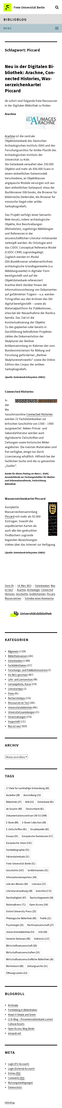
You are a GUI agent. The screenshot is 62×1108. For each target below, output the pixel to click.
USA (42, 932)
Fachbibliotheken (17, 665)
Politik (45, 918)
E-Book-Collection (34, 822)
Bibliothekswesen (17, 656)
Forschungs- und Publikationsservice (28, 670)
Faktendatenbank (17, 856)
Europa (12, 836)
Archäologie (33, 590)
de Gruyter (14, 809)
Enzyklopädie (39, 829)
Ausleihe (13, 795)
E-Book (12, 822)
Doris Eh (9, 586)
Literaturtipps (15, 689)
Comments (16, 1078)
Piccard (9, 516)
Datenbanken (42, 586)
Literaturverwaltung (19, 891)
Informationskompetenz (21, 877)
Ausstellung (32, 795)
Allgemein (13, 651)
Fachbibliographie (17, 850)
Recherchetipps (16, 698)
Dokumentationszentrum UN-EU (26, 815)
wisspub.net (14, 1033)
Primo (11, 693)
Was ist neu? (14, 726)
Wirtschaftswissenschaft (21, 945)
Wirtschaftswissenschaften (23, 952)
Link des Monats (17, 884)
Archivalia (13, 1005)
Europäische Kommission (37, 836)
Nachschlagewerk (41, 897)
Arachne (10, 136)
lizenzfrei (43, 891)
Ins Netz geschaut (18, 675)
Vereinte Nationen (18, 939)
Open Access (38, 904)
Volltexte (41, 939)
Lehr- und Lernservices (20, 679)
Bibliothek (14, 802)
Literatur (39, 884)
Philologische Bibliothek (21, 918)
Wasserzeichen (13, 598)
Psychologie (15, 925)
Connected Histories (39, 414)
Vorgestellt (14, 721)
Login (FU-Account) (18, 1064)
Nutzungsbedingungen (20, 1082)
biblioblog (15, 19)
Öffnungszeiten (16, 973)
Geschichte (22, 594)
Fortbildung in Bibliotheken (22, 1010)
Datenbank (45, 802)
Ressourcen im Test (18, 703)
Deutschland (35, 809)
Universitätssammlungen (21, 712)
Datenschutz (15, 1087)
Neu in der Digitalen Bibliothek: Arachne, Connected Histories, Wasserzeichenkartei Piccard (30, 78)
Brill (29, 802)
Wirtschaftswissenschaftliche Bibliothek (29, 959)
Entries (14, 1073)
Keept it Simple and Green (22, 1014)
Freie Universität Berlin (20, 863)
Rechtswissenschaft (40, 925)
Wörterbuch (14, 966)
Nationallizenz (16, 904)
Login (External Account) (21, 1068)
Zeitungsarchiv (37, 966)
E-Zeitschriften (16, 829)
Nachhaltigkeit (16, 897)
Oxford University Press (21, 911)
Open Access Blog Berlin (21, 1028)
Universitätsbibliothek (20, 707)
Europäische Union (19, 843)
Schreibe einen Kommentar (39, 598)
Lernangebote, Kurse (19, 684)
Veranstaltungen (17, 717)
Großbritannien (37, 594)
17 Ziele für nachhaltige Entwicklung (27, 788)
